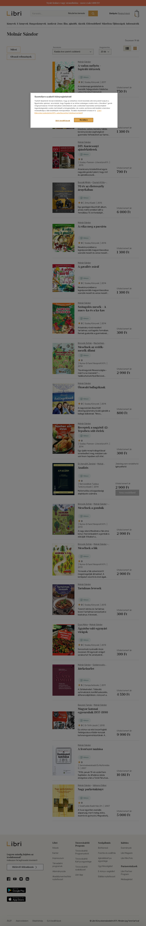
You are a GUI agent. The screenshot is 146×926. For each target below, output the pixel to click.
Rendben (84, 120)
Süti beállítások (62, 121)
